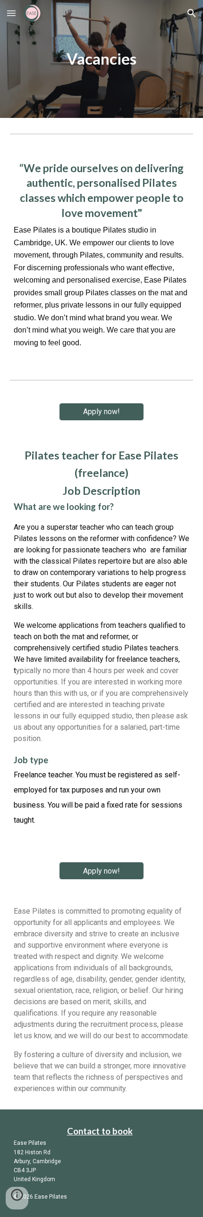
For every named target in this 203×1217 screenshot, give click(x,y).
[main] (102, 59)
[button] (11, 13)
